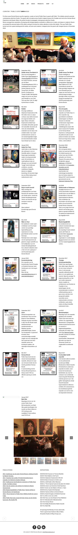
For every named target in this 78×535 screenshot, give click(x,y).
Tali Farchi (70, 82)
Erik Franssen (32, 76)
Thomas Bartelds (26, 78)
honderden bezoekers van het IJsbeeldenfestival (66, 167)
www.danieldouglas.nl (27, 276)
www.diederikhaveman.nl (28, 274)
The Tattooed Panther (67, 332)
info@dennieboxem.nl (49, 532)
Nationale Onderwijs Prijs (66, 181)
